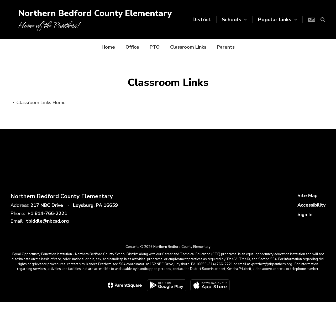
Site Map (307, 195)
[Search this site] (323, 19)
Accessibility (311, 205)
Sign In (304, 214)
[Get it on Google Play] (166, 285)
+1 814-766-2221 (47, 213)
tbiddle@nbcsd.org (47, 221)
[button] (234, 19)
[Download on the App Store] (210, 285)
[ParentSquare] (125, 285)
